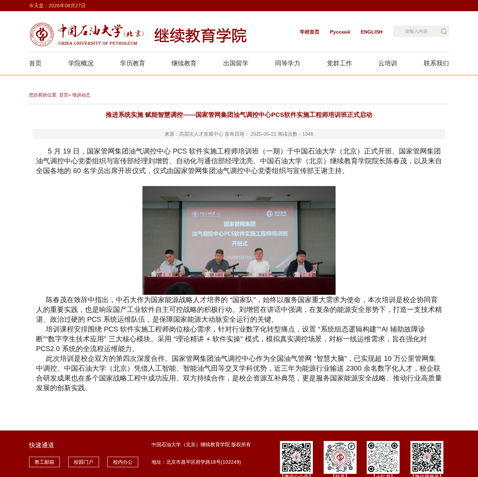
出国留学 (235, 63)
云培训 (387, 63)
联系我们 (436, 63)
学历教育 (132, 63)
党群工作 (339, 63)
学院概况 (80, 63)
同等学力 (287, 63)
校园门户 (83, 462)
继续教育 (184, 63)
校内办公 (123, 462)
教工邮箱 (44, 462)
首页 (35, 63)
